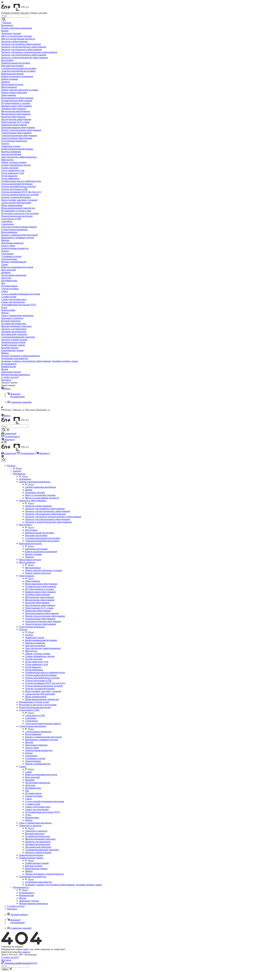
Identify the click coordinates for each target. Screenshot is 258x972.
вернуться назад (9, 952)
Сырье (28, 772)
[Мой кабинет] (2, 456)
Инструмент (31, 530)
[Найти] (3, 19)
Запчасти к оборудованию (38, 506)
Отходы (29, 635)
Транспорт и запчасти (36, 831)
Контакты (6, 960)
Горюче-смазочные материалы (40, 487)
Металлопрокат (33, 567)
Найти (5, 969)
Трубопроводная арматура (38, 882)
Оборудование (32, 581)
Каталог (17, 471)
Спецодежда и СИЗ (35, 715)
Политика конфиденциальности (20, 963)
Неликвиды (25, 479)
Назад (19, 468)
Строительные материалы (38, 731)
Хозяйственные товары (37, 863)
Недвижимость (26, 892)
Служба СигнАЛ (10, 957)
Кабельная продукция (36, 549)
